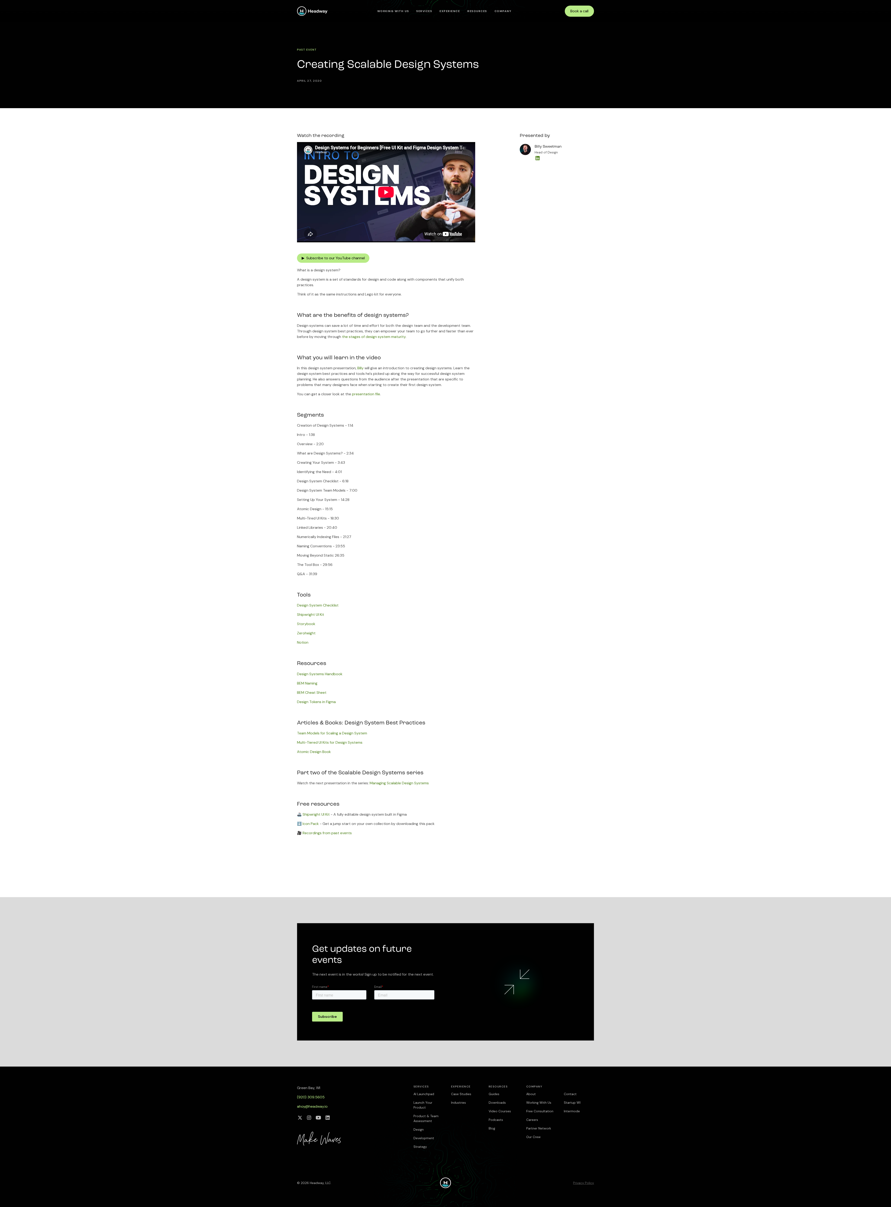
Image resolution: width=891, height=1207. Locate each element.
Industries (458, 1102)
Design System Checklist (318, 605)
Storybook (306, 623)
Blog (492, 1128)
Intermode (572, 1111)
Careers (532, 1120)
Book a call (579, 11)
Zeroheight (306, 633)
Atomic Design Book (314, 751)
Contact (570, 1094)
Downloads (497, 1102)
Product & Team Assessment (426, 1118)
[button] (424, 11)
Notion (302, 642)
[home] (312, 11)
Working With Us (393, 11)
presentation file (366, 394)
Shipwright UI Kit (310, 614)
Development (423, 1138)
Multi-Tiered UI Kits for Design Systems (329, 742)
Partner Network (538, 1128)
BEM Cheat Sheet (311, 692)
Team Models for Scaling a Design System (332, 733)
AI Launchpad (423, 1094)
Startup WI (572, 1102)
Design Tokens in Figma (316, 701)
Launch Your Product (422, 1105)
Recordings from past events (327, 833)
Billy (360, 368)
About (531, 1094)
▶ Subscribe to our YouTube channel (333, 258)
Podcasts (496, 1120)
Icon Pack (311, 823)
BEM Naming (307, 683)
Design (418, 1129)
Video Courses (500, 1111)
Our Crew (533, 1137)
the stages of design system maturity (374, 336)
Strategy (420, 1147)
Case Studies (461, 1094)
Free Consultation (539, 1111)
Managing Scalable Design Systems (399, 783)
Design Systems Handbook (319, 674)
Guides (494, 1094)
